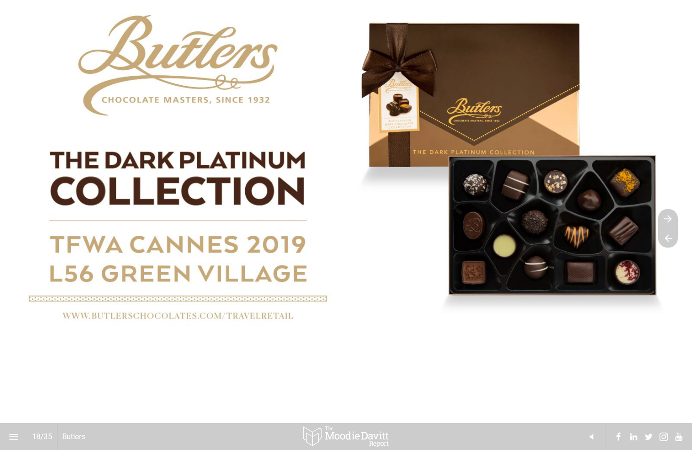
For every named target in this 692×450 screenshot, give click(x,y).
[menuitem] (618, 436)
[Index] (13, 436)
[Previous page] (668, 238)
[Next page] (668, 218)
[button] (346, 436)
